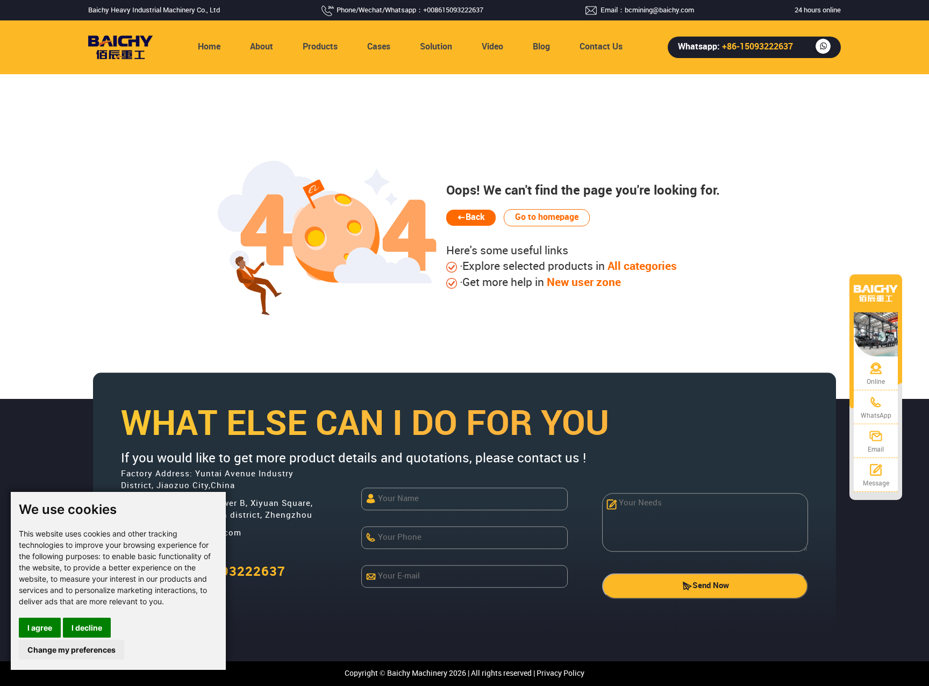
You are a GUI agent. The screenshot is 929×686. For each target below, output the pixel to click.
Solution (436, 47)
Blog (541, 47)
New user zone (582, 283)
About (261, 47)
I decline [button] (87, 627)
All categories (641, 267)
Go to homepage (546, 217)
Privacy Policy (560, 673)
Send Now (710, 586)
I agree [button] (39, 627)
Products (320, 47)
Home (209, 47)
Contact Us (601, 47)
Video (492, 47)
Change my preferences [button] (71, 649)
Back (475, 217)
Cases (378, 47)
